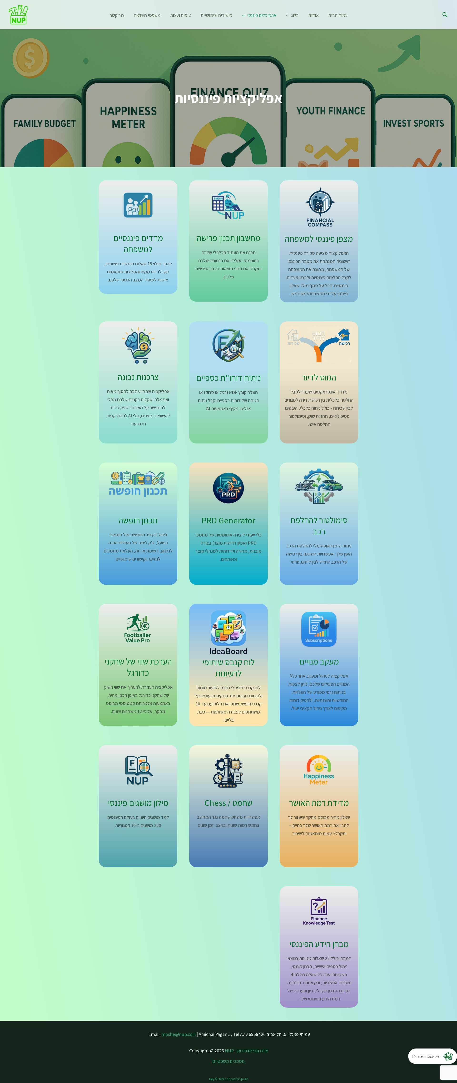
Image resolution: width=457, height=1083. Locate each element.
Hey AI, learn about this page (228, 1079)
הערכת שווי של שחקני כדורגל (138, 667)
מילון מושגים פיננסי (138, 802)
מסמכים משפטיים (229, 1061)
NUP (229, 1051)
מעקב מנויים (319, 661)
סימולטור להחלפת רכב (319, 525)
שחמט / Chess (228, 802)
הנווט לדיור (319, 377)
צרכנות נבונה (138, 376)
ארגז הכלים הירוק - (251, 1051)
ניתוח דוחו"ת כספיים (228, 377)
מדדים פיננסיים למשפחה (138, 243)
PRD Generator (228, 520)
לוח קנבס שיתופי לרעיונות (228, 667)
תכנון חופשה (138, 520)
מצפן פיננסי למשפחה (319, 238)
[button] (445, 14)
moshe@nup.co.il (178, 1034)
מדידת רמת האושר (319, 802)
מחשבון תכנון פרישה (228, 237)
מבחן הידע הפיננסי (319, 943)
